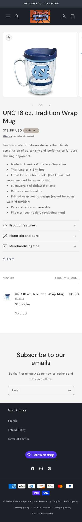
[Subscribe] (69, 390)
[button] (8, 16)
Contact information (43, 513)
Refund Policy (17, 430)
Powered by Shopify (49, 501)
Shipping (7, 135)
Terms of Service (19, 439)
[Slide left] (32, 104)
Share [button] (10, 259)
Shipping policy (63, 507)
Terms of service (42, 507)
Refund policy (71, 501)
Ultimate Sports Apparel (25, 501)
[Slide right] (49, 104)
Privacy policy (22, 507)
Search (12, 421)
